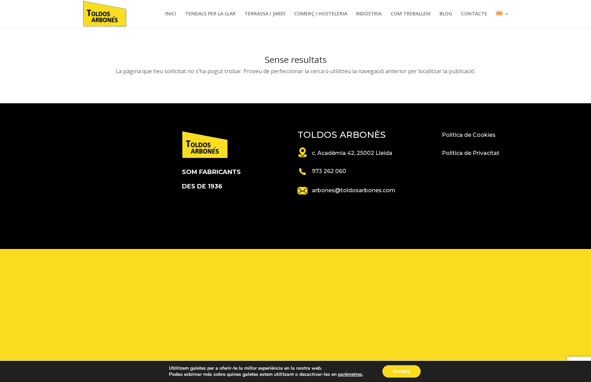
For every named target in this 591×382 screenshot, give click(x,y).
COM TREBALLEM (411, 14)
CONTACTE (474, 14)
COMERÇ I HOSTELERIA (320, 14)
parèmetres (350, 374)
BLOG (445, 14)
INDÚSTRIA (369, 14)
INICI (170, 14)
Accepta (401, 371)
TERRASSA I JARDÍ (265, 14)
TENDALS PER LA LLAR (210, 14)
